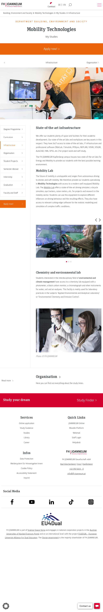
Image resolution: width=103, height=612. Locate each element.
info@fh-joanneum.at (76, 473)
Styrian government (50, 537)
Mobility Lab (49, 187)
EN (64, 5)
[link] (26, 423)
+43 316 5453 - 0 (76, 469)
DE (59, 5)
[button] (96, 220)
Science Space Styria (36, 530)
